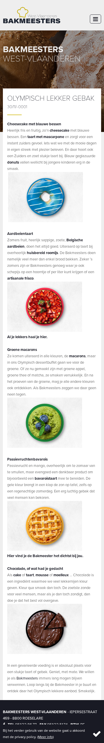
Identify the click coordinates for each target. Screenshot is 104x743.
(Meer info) (45, 737)
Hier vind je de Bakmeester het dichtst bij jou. (45, 556)
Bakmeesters (27, 678)
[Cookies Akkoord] (94, 733)
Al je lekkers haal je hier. (27, 337)
